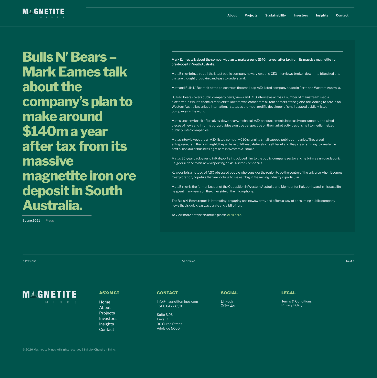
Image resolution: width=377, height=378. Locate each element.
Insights (106, 324)
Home (104, 302)
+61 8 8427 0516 (170, 306)
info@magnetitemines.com (177, 301)
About (105, 307)
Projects (107, 313)
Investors (107, 318)
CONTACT (167, 293)
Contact (106, 329)
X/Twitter (228, 305)
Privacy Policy (291, 305)
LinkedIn (227, 301)
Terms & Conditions (296, 301)
